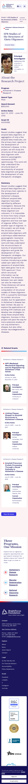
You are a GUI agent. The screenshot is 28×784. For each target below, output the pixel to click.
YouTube (5, 688)
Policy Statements (8, 669)
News (4, 647)
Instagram (5, 685)
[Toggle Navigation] (24, 6)
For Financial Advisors (9, 663)
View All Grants (9, 514)
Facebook (5, 677)
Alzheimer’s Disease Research (14, 572)
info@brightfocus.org (13, 636)
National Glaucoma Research (13, 592)
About (4, 644)
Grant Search (6, 650)
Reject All (14, 776)
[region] (14, 775)
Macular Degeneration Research (15, 582)
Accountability (7, 666)
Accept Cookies (14, 781)
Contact (4, 653)
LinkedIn (5, 680)
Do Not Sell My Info (8, 661)
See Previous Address (9, 629)
